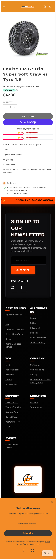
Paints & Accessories (15, 329)
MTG (7, 365)
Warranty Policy (12, 422)
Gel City (33, 374)
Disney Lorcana (12, 370)
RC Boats (34, 333)
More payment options (28, 128)
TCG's (8, 319)
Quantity (8, 102)
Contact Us (35, 365)
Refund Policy (11, 417)
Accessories (11, 384)
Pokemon (9, 374)
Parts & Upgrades (38, 337)
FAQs (7, 426)
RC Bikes (34, 323)
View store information (17, 193)
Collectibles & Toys (14, 334)
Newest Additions (13, 315)
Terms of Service (13, 407)
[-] (5, 107)
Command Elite (37, 370)
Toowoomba (36, 407)
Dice (7, 324)
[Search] (44, 6)
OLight (8, 339)
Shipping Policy (12, 412)
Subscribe (23, 270)
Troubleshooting (37, 342)
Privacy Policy (11, 402)
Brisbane (34, 402)
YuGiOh (8, 379)
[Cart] (50, 6)
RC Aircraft (35, 328)
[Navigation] (4, 6)
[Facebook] (23, 289)
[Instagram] (14, 289)
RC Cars (34, 318)
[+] (14, 107)
